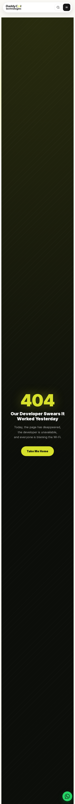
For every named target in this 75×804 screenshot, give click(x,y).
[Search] (58, 7)
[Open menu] (66, 7)
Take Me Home (37, 451)
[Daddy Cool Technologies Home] (13, 7)
